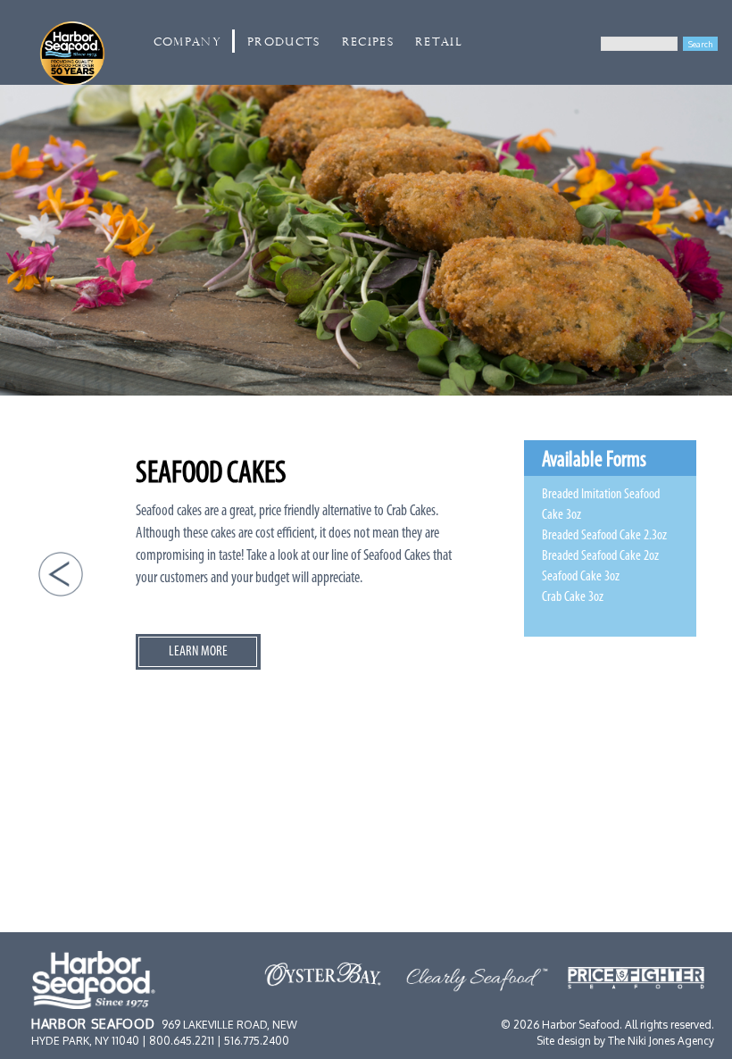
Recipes (368, 42)
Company (187, 42)
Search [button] (700, 43)
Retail (438, 42)
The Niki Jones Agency (661, 1040)
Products (283, 42)
